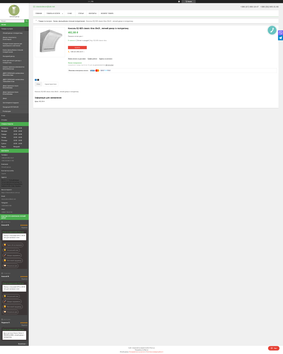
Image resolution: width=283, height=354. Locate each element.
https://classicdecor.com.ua (10, 193)
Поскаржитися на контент (137, 352)
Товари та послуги (45, 21)
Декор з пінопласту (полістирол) (9, 38)
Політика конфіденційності (154, 352)
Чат (275, 348)
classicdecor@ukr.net (8, 199)
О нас (3, 116)
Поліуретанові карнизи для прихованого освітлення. (12, 45)
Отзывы (4, 120)
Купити (77, 47)
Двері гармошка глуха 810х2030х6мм (10, 93)
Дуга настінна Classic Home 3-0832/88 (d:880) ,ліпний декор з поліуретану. (14, 335)
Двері (5, 98)
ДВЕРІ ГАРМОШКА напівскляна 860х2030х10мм (13, 74)
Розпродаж (7, 111)
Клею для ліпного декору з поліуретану (12, 62)
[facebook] (36, 80)
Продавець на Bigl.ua (141, 350)
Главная (38, 13)
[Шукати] (26, 21)
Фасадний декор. (9, 56)
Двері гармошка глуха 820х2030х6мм (10, 87)
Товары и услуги (7, 29)
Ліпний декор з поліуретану (12, 33)
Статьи (81, 13)
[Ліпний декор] (14, 10)
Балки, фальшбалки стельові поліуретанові (13, 51)
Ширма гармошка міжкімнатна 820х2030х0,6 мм (13, 68)
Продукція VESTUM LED (11, 107)
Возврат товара (107, 13)
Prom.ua (152, 348)
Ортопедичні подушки (11, 103)
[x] (38, 80)
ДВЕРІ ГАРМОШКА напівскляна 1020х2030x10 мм (13, 80)
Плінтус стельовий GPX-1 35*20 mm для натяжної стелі (14, 236)
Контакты (92, 13)
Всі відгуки (22, 344)
